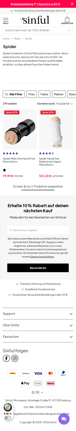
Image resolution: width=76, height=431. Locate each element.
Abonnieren (38, 268)
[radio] (4, 153)
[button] (72, 3)
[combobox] (35, 30)
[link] (6, 38)
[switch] (8, 418)
